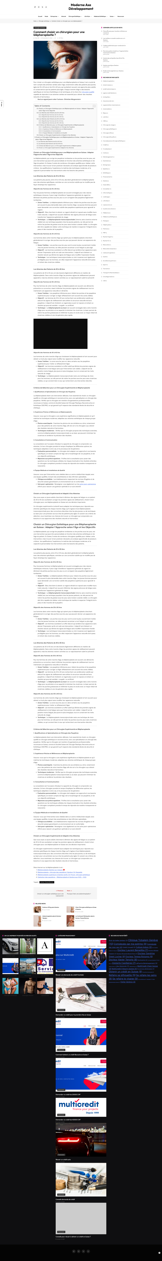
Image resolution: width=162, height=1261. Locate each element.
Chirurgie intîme (108, 133)
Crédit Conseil (129, 947)
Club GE (37, 38)
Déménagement (108, 157)
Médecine (106, 213)
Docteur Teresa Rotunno (46, 882)
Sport (104, 264)
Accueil (40, 16)
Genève (105, 181)
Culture (105, 153)
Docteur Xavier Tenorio (123, 959)
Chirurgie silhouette (109, 137)
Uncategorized (107, 276)
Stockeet (149, 979)
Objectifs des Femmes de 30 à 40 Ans (52, 121)
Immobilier (106, 189)
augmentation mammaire (110, 105)
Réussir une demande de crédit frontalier (70, 975)
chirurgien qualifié (88, 92)
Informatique (107, 193)
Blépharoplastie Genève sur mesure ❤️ (51, 870)
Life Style (106, 201)
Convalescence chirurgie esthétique (113, 141)
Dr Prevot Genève (152, 960)
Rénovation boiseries (109, 249)
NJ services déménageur (145, 969)
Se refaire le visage (125, 978)
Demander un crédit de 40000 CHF (68, 1120)
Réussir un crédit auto (63, 1160)
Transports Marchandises (110, 272)
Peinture (105, 229)
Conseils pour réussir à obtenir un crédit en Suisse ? (73, 1237)
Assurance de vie (108, 101)
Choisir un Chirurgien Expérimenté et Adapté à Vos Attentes (57, 135)
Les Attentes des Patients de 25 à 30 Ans (51, 113)
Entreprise (106, 165)
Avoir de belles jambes (118, 940)
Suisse (111, 16)
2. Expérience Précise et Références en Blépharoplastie (57, 129)
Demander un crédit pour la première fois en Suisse (73, 1015)
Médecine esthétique (100, 16)
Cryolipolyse (107, 149)
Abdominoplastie (108, 81)
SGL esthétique (142, 979)
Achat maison (107, 85)
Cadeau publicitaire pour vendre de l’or (114, 45)
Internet (63, 16)
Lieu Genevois (122, 966)
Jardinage (106, 197)
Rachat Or (106, 241)
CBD (104, 121)
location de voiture (108, 209)
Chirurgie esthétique (74, 16)
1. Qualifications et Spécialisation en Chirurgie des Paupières (58, 127)
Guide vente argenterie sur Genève (113, 71)
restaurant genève (108, 253)
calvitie (105, 117)
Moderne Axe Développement (81, 7)
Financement (107, 177)
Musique (105, 221)
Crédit (105, 145)
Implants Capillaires (124, 963)
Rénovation (106, 245)
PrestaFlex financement (148, 972)
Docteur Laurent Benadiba (133, 950)
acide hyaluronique (108, 89)
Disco (115, 950)
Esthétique (106, 173)
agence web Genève (109, 93)
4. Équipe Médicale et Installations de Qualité (54, 133)
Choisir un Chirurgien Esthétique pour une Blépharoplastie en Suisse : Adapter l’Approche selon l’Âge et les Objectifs (66, 110)
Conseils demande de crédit (65, 1199)
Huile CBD (106, 185)
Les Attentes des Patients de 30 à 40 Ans (52, 119)
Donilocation (142, 960)
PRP (104, 233)
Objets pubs (106, 225)
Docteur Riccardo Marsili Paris (127, 953)
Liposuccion (106, 205)
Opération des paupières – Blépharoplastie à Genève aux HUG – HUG (62, 877)
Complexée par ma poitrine (130, 944)
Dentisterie (106, 161)
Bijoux (105, 113)
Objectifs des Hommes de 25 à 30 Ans (52, 116)
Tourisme (106, 268)
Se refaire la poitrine (109, 261)
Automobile (106, 109)
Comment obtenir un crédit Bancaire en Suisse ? (72, 1055)
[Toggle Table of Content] (93, 106)
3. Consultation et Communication (51, 131)
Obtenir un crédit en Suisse (125, 971)
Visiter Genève (127, 982)
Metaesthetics (133, 966)
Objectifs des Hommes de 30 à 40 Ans (53, 123)
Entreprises (54, 16)
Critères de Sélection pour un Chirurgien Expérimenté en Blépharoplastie (61, 125)
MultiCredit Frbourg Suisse (124, 969)
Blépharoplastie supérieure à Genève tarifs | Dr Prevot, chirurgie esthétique (64, 875)
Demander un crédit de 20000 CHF (68, 1095)
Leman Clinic (112, 966)
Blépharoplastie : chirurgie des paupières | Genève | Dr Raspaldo (60, 872)
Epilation (105, 169)
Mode (46, 16)
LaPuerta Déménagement (146, 963)
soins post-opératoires (87, 484)
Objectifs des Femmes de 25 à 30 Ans (52, 115)
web (104, 280)
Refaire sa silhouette (122, 975)
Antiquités (106, 97)
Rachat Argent (107, 237)
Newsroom (121, 16)
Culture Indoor (144, 947)
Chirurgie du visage (108, 125)
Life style (87, 16)
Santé (105, 256)
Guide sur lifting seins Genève (50, 907)
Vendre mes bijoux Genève (110, 65)
